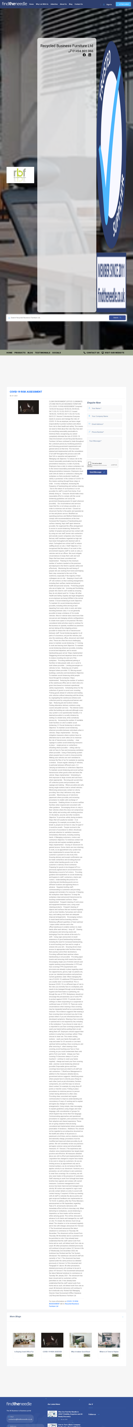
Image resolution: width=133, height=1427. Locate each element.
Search (116, 318)
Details (30, 1355)
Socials (56, 353)
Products (20, 353)
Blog (70, 4)
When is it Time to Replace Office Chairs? (115, 1352)
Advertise (54, 4)
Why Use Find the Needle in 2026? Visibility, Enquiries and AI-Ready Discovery (70, 1414)
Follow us (92, 1414)
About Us (63, 4)
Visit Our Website (114, 353)
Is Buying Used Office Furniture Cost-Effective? (32, 1352)
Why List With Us (42, 4)
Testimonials (42, 353)
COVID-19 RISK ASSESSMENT (54, 1352)
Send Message (95, 472)
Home (31, 4)
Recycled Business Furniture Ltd (66, 46)
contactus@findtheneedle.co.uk (20, 1419)
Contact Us (79, 4)
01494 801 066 (82, 51)
